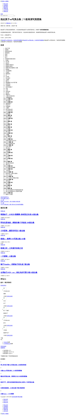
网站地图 (20, 396)
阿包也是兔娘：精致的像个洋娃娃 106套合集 (17, 222)
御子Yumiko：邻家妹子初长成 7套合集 (15, 264)
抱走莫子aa (6, 197)
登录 (2, 14)
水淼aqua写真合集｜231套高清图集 (11, 370)
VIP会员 (5, 342)
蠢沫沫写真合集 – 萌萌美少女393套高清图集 (14, 376)
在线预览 (5, 5)
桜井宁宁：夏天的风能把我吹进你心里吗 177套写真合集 (17, 382)
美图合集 (5, 8)
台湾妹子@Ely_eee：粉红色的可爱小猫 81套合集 (19, 272)
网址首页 (5, 3)
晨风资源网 (14, 396)
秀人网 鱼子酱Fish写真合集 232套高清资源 (13, 365)
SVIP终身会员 (6, 343)
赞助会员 (5, 11)
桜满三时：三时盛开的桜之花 (12, 248)
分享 (2, 198)
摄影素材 (5, 6)
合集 (2, 197)
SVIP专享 (5, 9)
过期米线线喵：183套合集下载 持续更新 (13, 388)
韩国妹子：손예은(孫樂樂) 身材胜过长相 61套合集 (19, 214)
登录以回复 (10, 296)
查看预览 (3, 347)
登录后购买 (3, 346)
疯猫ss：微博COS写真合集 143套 (13, 239)
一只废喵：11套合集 (8, 256)
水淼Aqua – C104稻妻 (7, 394)
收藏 (4, 198)
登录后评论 (3, 285)
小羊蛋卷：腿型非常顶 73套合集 (13, 231)
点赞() (7, 198)
